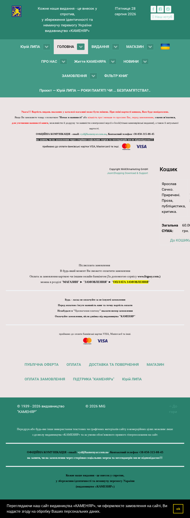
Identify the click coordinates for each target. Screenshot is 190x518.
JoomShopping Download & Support (127, 173)
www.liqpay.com (148, 276)
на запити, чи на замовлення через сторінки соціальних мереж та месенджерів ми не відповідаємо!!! (95, 139)
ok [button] (178, 509)
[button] (102, 512)
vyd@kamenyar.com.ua (93, 134)
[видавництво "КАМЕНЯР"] (16, 11)
